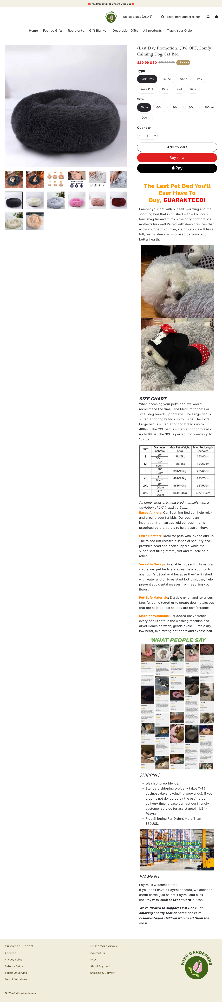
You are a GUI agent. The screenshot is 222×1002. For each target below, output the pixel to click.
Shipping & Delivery (102, 973)
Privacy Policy (13, 959)
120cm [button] (144, 117)
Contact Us (97, 953)
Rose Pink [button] (147, 89)
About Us (10, 953)
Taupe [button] (166, 79)
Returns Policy (14, 966)
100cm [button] (209, 107)
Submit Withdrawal (17, 979)
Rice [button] (193, 89)
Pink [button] (165, 89)
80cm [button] (192, 107)
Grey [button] (199, 79)
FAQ (93, 959)
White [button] (183, 79)
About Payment (100, 966)
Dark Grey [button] (147, 79)
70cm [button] (176, 107)
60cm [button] (160, 107)
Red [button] (179, 89)
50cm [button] (144, 107)
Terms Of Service (16, 973)
